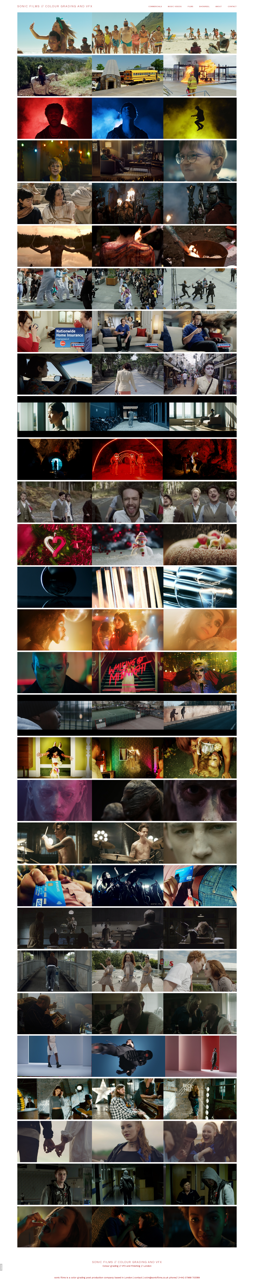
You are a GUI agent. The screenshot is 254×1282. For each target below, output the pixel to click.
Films (190, 7)
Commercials (155, 7)
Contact (232, 7)
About (218, 7)
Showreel (204, 7)
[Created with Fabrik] (1, 1267)
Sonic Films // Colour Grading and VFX (127, 1262)
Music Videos (175, 7)
